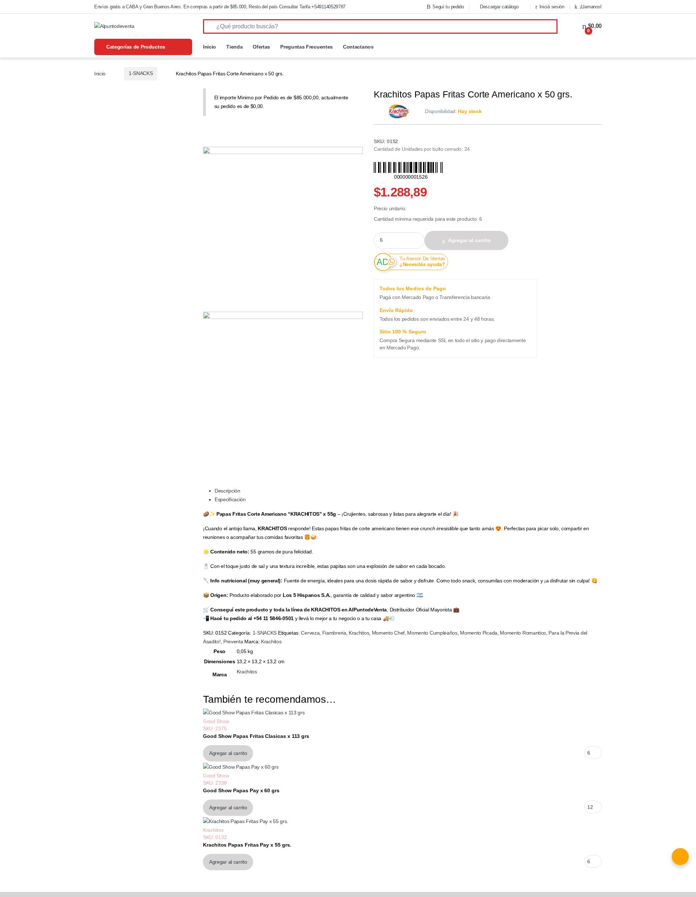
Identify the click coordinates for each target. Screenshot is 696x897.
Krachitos (359, 633)
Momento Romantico (523, 633)
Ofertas (261, 47)
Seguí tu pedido (448, 6)
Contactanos (358, 47)
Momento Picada (478, 633)
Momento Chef (388, 633)
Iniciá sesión (551, 6)
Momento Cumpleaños (432, 633)
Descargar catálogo (499, 6)
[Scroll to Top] (348, 894)
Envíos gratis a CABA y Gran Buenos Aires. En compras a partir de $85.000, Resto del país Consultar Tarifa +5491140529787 (219, 6)
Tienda (234, 47)
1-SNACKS (141, 73)
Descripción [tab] (227, 491)
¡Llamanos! (591, 6)
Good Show (216, 721)
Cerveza (310, 633)
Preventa (233, 641)
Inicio (209, 47)
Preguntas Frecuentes (306, 47)
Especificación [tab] (230, 499)
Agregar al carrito (469, 240)
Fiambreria (334, 633)
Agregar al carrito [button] (228, 753)
